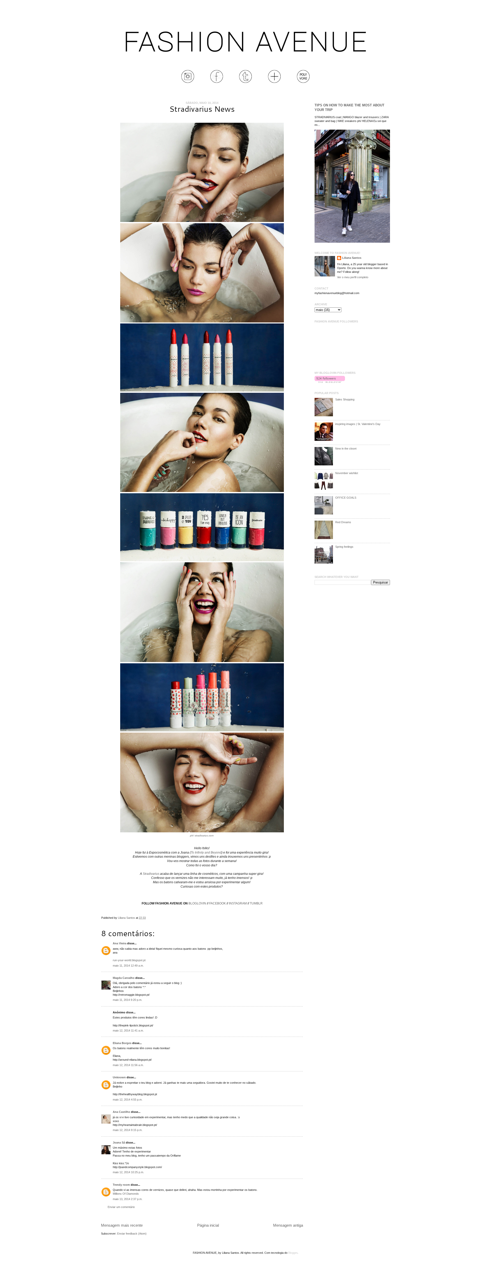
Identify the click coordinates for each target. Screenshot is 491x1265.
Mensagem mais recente (122, 1225)
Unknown (119, 1077)
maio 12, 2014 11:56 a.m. (128, 1065)
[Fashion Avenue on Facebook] (217, 81)
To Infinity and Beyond (206, 852)
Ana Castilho (121, 1111)
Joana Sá (119, 1142)
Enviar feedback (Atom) (132, 1233)
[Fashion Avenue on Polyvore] (303, 81)
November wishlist (346, 473)
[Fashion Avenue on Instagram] (188, 81)
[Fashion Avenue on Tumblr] (245, 81)
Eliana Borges (122, 1043)
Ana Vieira (119, 943)
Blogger (292, 1252)
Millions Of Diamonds (126, 1193)
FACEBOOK (217, 903)
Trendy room (121, 1184)
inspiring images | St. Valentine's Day (358, 424)
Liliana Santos (127, 917)
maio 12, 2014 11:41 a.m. (128, 1030)
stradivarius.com (204, 835)
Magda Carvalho (124, 977)
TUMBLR (256, 903)
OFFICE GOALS (345, 497)
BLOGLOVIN (197, 903)
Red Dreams (343, 522)
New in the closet (345, 448)
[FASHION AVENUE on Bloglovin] (330, 381)
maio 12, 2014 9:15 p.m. (127, 1130)
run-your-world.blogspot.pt (129, 960)
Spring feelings (344, 546)
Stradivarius (151, 874)
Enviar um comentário (121, 1206)
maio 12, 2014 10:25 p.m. (128, 1172)
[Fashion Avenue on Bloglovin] (274, 81)
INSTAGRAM (238, 903)
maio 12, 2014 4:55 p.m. (127, 1099)
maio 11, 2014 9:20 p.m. (127, 999)
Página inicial (208, 1225)
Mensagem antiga (288, 1225)
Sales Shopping (344, 399)
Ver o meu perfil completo (352, 277)
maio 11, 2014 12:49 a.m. (128, 965)
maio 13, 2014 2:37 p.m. (127, 1199)
